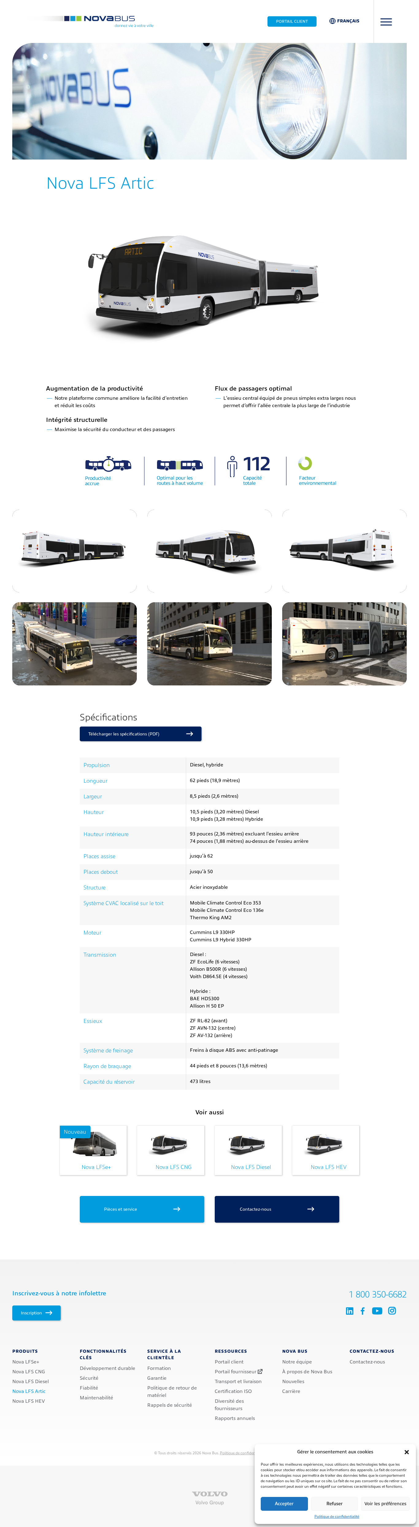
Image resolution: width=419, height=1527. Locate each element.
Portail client (229, 1362)
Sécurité (89, 1378)
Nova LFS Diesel (251, 1167)
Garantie (157, 1378)
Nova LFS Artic (29, 1391)
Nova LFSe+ (87, 1149)
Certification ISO (233, 1391)
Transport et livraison (238, 1381)
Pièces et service (137, 1209)
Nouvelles (293, 1381)
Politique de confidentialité (336, 1516)
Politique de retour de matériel (172, 1391)
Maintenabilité (96, 1398)
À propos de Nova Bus (307, 1372)
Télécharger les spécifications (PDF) (136, 733)
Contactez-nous (273, 1209)
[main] (209, 633)
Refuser (334, 1503)
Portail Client (292, 21)
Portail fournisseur (236, 1372)
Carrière (291, 1391)
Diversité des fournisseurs (229, 1404)
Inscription (32, 1312)
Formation (159, 1368)
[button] (407, 1452)
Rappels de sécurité (169, 1405)
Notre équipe (297, 1362)
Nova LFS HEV (329, 1167)
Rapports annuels (235, 1418)
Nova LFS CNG (174, 1167)
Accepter (284, 1503)
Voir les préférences (385, 1503)
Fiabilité (89, 1388)
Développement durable (107, 1368)
